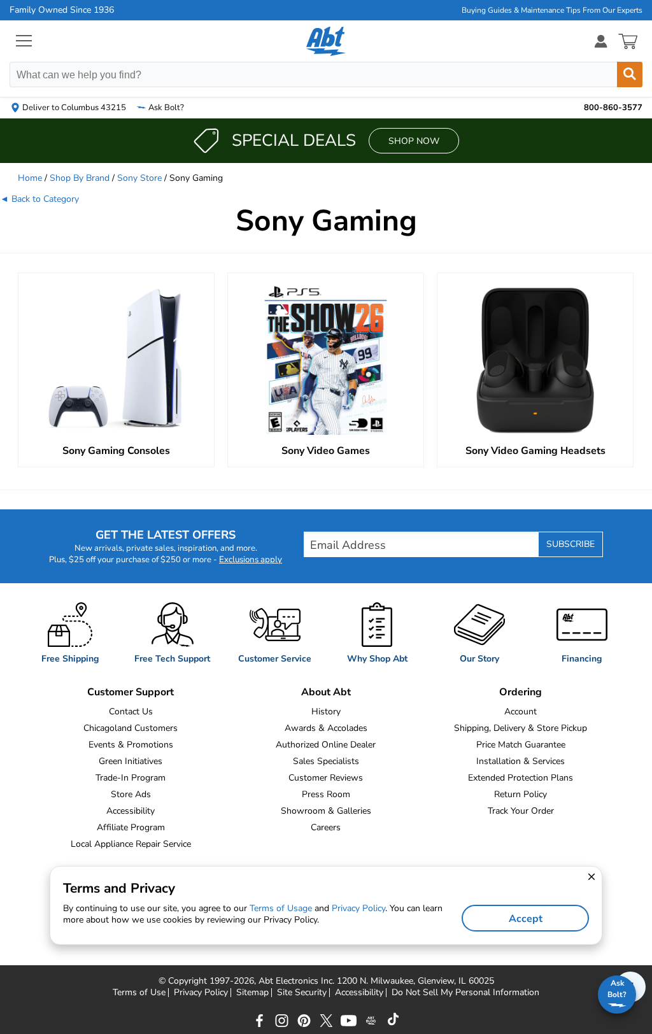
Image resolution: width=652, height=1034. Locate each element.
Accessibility (130, 811)
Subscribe (570, 544)
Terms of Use (139, 992)
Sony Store (139, 178)
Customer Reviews (325, 778)
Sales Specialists (326, 761)
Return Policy (520, 794)
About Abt (326, 692)
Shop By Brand (80, 178)
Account (520, 711)
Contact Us (131, 711)
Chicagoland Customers (130, 728)
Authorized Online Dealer (326, 745)
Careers (326, 827)
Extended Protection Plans (520, 778)
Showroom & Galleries (326, 811)
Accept (525, 919)
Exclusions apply (250, 559)
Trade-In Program (131, 778)
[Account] (601, 41)
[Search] (629, 74)
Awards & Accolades (326, 728)
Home (30, 178)
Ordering (520, 692)
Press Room (326, 794)
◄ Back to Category (39, 199)
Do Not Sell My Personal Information (465, 992)
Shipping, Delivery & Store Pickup (520, 728)
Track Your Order (521, 811)
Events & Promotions (131, 745)
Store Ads (131, 794)
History (326, 711)
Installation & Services (520, 761)
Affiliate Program (131, 827)
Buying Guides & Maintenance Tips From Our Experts (552, 10)
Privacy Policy (201, 992)
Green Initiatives (130, 761)
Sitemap (252, 992)
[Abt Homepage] (326, 41)
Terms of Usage (281, 908)
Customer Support (130, 692)
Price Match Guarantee (520, 745)
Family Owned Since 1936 (62, 10)
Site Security (302, 992)
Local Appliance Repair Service (131, 844)
